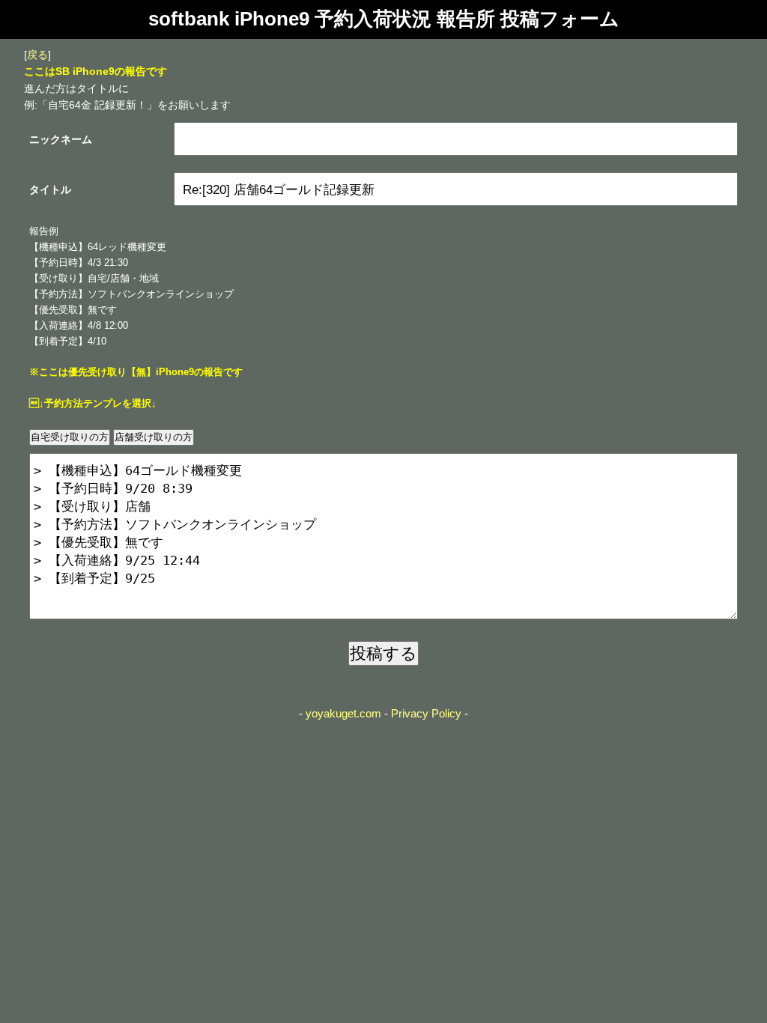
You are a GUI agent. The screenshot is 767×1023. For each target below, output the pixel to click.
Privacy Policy (426, 713)
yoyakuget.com (343, 713)
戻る (37, 55)
